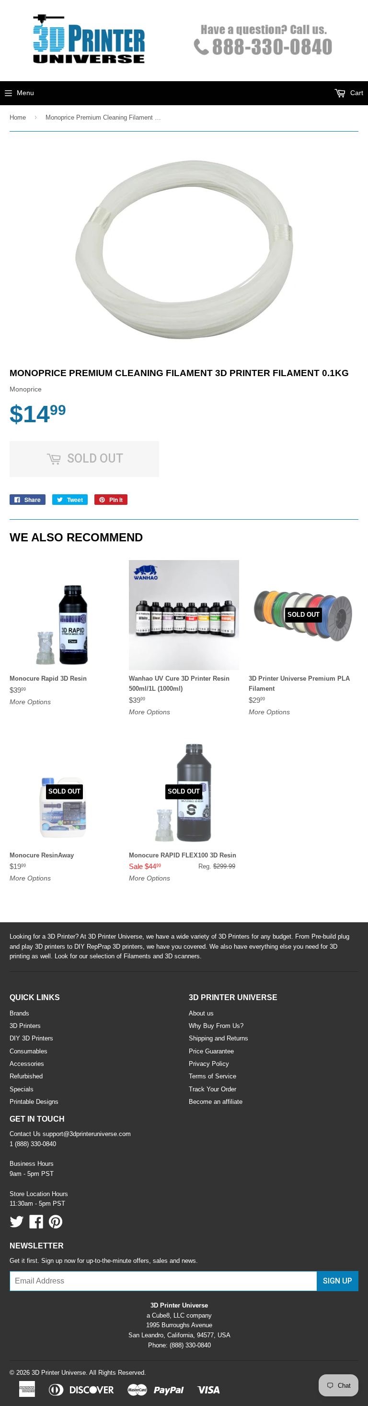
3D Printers (25, 1025)
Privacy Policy (209, 1063)
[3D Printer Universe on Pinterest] (55, 1225)
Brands (19, 1013)
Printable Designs (34, 1101)
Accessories (27, 1063)
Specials (22, 1089)
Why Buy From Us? (216, 1025)
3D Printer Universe (59, 1372)
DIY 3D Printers (31, 1038)
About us (201, 1013)
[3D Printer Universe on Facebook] (36, 1225)
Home (18, 117)
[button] (367, 1402)
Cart (355, 93)
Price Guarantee (211, 1051)
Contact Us (25, 1133)
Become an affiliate (215, 1101)
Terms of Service (212, 1076)
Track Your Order (212, 1089)
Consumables (28, 1051)
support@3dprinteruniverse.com (87, 1133)
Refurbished (26, 1076)
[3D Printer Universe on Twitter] (17, 1225)
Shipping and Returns (218, 1038)
